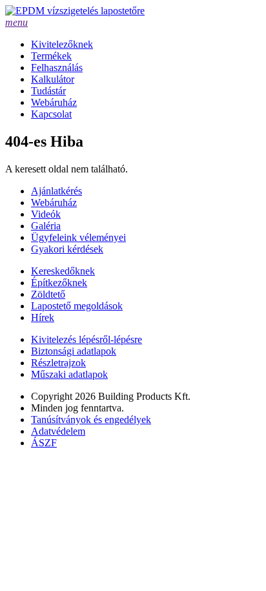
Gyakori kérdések (67, 249)
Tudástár (48, 90)
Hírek (42, 317)
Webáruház (54, 102)
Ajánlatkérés (56, 190)
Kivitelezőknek (62, 44)
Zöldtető (48, 294)
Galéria (46, 225)
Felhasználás (57, 67)
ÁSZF (44, 442)
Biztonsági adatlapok (73, 351)
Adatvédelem (58, 431)
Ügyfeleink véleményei (78, 237)
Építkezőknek (59, 282)
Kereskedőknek (63, 270)
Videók (46, 214)
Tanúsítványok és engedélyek (91, 419)
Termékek (51, 55)
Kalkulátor (52, 79)
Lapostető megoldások (77, 305)
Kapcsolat (51, 114)
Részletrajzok (58, 362)
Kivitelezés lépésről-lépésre (86, 339)
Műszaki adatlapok (69, 374)
